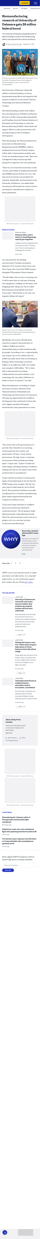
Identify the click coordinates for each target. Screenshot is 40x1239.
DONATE (25, 3)
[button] (4, 1232)
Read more (9, 733)
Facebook (11, 563)
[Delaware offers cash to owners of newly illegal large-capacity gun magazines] (8, 237)
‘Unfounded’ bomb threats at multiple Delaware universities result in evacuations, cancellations (25, 684)
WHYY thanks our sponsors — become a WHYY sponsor (20, 223)
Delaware (24, 8)
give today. (29, 582)
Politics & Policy (20, 232)
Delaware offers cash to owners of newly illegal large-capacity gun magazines (25, 237)
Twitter (16, 563)
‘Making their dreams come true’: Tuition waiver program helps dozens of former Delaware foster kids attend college (25, 647)
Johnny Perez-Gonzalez (15, 44)
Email (20, 563)
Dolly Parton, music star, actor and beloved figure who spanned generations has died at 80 (19, 830)
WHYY (8, 3)
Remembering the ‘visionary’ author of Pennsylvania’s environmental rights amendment (16, 819)
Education (7, 8)
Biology (15, 8)
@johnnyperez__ (13, 738)
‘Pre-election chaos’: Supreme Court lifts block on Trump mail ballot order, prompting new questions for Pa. (19, 841)
